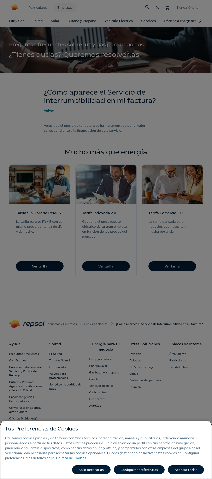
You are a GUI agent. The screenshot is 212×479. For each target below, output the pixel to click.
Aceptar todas (186, 470)
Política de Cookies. (71, 458)
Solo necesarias (91, 470)
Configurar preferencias (139, 470)
